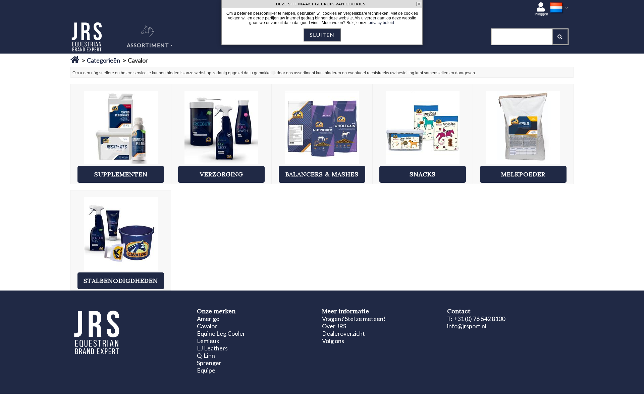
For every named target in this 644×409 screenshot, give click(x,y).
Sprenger (209, 362)
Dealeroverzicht (343, 333)
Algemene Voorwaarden (219, 399)
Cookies (155, 399)
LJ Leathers (212, 348)
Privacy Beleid (180, 399)
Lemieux (208, 340)
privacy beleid (381, 22)
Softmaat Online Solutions (536, 399)
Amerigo (208, 318)
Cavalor (207, 326)
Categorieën (103, 60)
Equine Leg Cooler (221, 333)
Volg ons (333, 340)
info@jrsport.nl (466, 326)
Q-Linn (206, 355)
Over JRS (334, 326)
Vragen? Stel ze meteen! (353, 318)
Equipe (206, 370)
